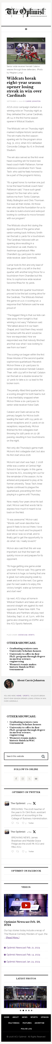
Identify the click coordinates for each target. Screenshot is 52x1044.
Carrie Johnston (33, 101)
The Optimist (18, 803)
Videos (26, 887)
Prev (7, 997)
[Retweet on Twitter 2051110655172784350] (18, 852)
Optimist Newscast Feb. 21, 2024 (23, 947)
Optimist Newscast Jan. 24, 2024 (23, 961)
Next (44, 997)
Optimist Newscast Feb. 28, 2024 (22, 923)
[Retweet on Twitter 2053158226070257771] (18, 823)
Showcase (22, 635)
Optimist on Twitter (26, 792)
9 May (29, 804)
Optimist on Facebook (26, 871)
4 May (29, 832)
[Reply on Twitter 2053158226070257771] (13, 823)
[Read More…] (12, 937)
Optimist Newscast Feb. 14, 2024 (23, 954)
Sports (31, 635)
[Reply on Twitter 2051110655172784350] (13, 852)
